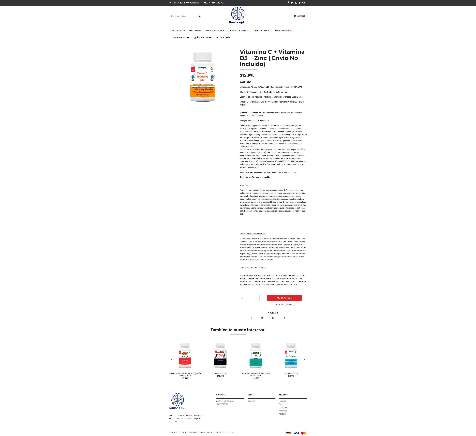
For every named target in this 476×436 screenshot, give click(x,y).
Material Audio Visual (239, 30)
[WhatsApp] (299, 2)
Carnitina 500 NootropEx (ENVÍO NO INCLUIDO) (255, 374)
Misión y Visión (223, 37)
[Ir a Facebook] (288, 2)
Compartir (273, 313)
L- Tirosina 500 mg (291, 373)
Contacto (251, 401)
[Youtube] (303, 2)
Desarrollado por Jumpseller (222, 432)
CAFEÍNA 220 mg (220, 373)
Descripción (245, 82)
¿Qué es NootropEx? (203, 37)
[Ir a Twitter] (292, 2)
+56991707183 (222, 404)
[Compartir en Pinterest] (273, 318)
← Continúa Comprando (284, 305)
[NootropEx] (238, 16)
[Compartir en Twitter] (262, 318)
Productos (176, 30)
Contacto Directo (261, 30)
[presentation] (171, 359)
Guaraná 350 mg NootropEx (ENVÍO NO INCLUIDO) (185, 374)
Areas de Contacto (283, 30)
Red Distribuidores (180, 37)
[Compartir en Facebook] (251, 318)
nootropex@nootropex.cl (226, 401)
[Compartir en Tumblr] (284, 318)
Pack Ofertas (195, 30)
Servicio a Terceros (215, 30)
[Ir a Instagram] (296, 2)
